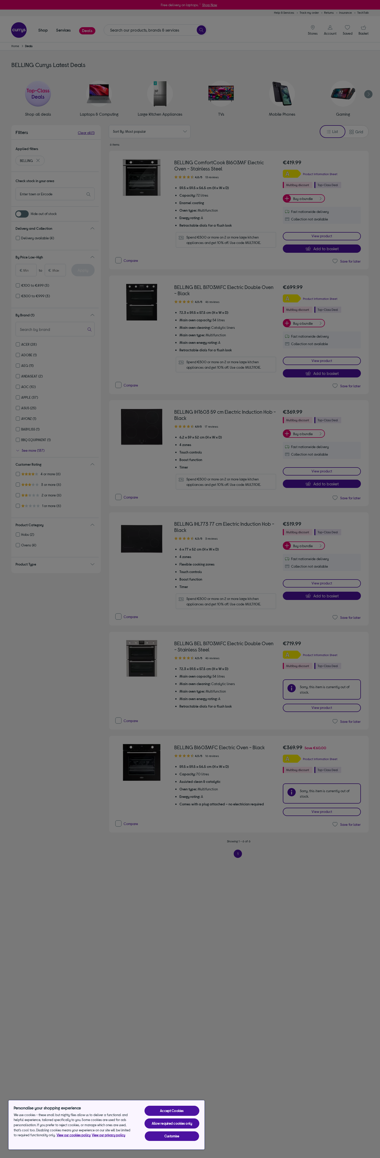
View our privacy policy (108, 1135)
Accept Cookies (172, 1111)
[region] (106, 1125)
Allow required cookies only (172, 1123)
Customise (171, 1136)
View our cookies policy (73, 1135)
